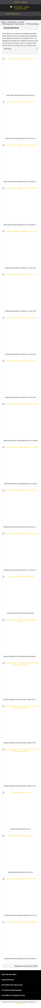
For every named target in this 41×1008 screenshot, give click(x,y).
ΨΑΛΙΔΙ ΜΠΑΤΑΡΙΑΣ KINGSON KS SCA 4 (20, 872)
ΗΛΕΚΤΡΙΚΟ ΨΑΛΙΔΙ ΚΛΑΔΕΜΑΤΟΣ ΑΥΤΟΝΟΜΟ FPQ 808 (20, 182)
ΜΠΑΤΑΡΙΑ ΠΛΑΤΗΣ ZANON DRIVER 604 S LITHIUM (20, 484)
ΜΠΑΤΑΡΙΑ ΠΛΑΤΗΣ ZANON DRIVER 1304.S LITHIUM (20, 440)
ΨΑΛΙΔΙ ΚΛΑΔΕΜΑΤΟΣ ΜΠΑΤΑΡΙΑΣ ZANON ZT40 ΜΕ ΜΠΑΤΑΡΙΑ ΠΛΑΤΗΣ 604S (20, 786)
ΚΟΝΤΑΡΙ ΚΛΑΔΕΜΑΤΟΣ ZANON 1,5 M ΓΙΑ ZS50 (20, 268)
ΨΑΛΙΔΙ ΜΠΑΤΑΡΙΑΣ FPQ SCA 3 (20, 829)
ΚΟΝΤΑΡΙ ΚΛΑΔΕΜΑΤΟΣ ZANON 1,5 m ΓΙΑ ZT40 (20, 311)
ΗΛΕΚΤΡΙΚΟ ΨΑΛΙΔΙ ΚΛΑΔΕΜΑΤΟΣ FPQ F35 (20, 95)
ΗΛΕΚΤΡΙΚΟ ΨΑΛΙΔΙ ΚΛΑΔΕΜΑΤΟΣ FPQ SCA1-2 (20, 138)
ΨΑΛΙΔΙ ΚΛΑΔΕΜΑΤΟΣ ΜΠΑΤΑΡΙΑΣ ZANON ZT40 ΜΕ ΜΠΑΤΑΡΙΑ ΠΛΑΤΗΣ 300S (20, 743)
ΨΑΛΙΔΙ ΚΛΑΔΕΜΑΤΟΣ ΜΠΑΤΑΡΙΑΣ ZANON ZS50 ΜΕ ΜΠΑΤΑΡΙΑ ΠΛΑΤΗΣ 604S (20, 699)
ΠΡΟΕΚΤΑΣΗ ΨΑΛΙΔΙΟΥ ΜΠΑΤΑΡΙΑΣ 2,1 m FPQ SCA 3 (20, 570)
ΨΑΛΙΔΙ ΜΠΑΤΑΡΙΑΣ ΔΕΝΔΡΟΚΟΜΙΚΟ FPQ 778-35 (20, 915)
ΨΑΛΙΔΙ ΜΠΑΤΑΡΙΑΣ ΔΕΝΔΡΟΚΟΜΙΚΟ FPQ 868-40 (20, 958)
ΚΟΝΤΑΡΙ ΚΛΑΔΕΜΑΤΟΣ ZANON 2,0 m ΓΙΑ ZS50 (20, 354)
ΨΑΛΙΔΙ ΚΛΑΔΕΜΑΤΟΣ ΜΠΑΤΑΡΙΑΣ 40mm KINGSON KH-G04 (20, 656)
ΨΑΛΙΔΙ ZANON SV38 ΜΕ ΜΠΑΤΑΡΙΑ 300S (20, 613)
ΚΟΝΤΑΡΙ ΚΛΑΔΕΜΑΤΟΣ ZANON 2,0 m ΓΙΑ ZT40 (20, 397)
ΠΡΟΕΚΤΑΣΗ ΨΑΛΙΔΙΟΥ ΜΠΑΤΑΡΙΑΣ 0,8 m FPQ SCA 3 (20, 527)
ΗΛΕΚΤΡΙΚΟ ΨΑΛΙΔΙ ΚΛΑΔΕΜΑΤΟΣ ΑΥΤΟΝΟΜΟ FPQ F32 (20, 225)
